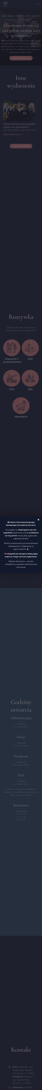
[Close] (38, 520)
